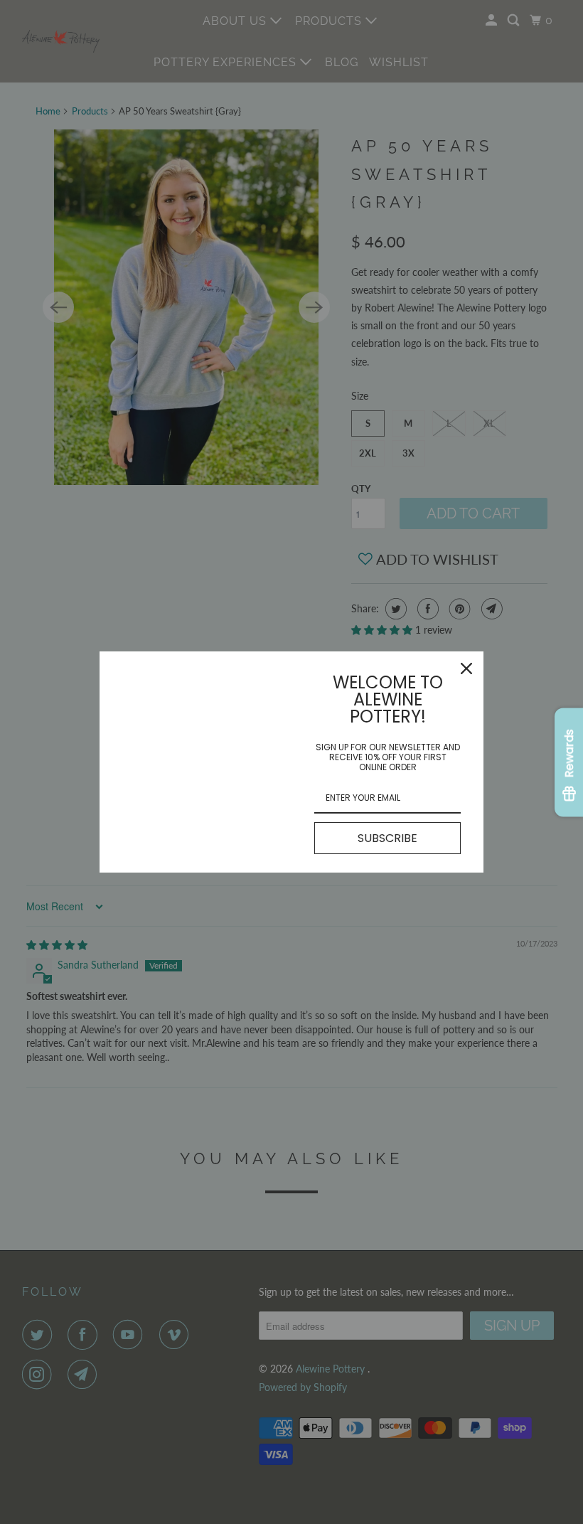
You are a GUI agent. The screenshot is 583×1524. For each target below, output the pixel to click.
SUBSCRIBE (387, 838)
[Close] (466, 668)
